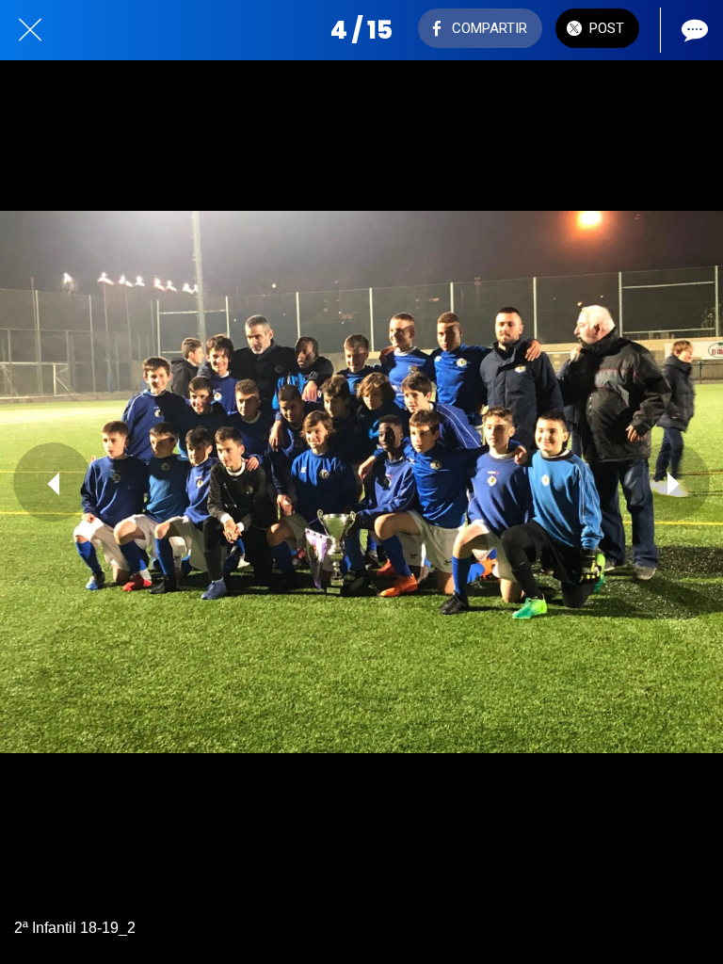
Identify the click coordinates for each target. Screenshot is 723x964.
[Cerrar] (30, 30)
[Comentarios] (692, 30)
